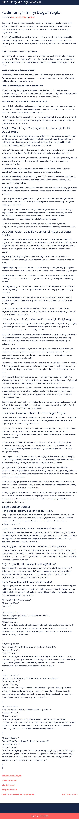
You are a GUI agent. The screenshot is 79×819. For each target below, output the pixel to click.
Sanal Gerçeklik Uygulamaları (21, 2)
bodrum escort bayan (11, 775)
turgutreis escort (9, 789)
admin (32, 17)
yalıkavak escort (9, 780)
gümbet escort (8, 785)
